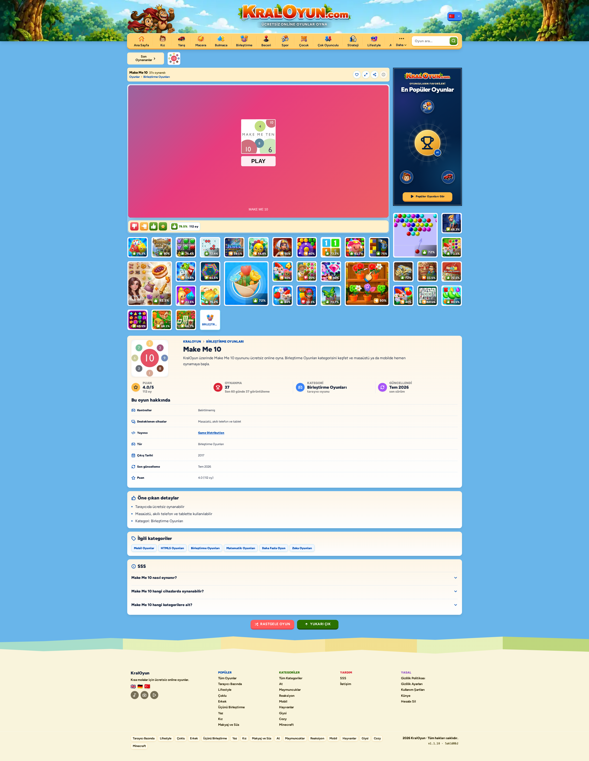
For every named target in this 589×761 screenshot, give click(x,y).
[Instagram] (145, 695)
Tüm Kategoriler (290, 678)
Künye (405, 696)
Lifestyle (224, 690)
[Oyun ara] (453, 41)
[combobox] (430, 41)
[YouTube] (154, 695)
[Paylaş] (374, 75)
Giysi (283, 713)
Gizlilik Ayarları (412, 684)
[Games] (133, 686)
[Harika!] (153, 226)
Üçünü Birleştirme (231, 707)
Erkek (222, 701)
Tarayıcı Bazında (230, 684)
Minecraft (286, 725)
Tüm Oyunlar (227, 678)
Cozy (283, 719)
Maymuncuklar (290, 690)
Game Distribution (211, 432)
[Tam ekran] (366, 75)
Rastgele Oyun (275, 624)
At (281, 684)
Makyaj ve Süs (228, 725)
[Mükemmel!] (163, 226)
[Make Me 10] (173, 58)
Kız (220, 719)
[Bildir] (383, 75)
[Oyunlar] (454, 16)
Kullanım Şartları (413, 690)
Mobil (283, 701)
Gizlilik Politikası (413, 678)
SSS (343, 678)
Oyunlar (134, 76)
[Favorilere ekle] (357, 75)
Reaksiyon (286, 696)
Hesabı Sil (408, 701)
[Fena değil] (144, 226)
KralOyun (192, 341)
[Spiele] (140, 686)
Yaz (220, 713)
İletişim (345, 684)
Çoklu (222, 696)
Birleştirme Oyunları (156, 76)
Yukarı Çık (320, 624)
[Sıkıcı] (134, 226)
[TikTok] (135, 695)
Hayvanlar (286, 707)
